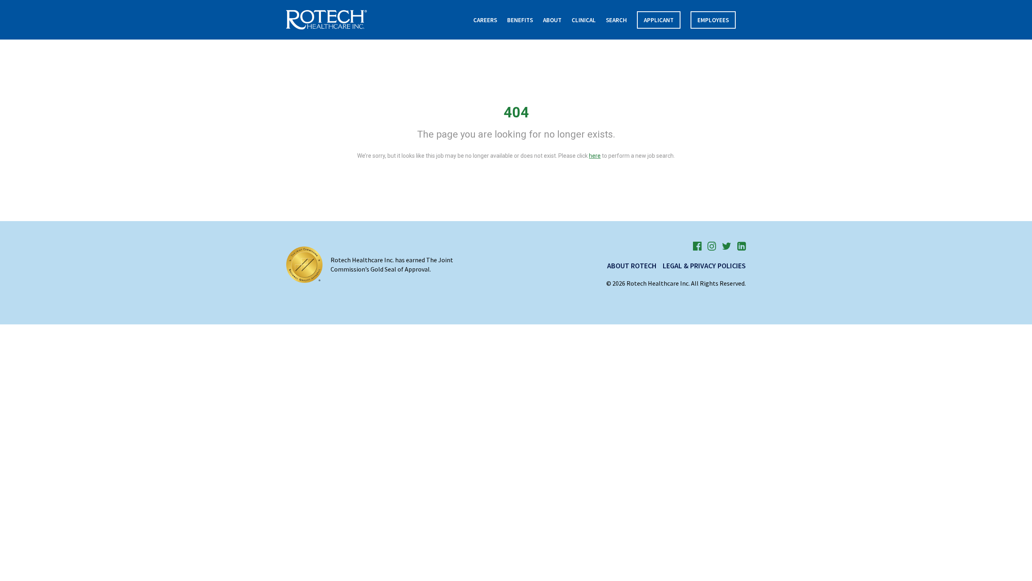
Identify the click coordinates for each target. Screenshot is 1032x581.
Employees (713, 20)
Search (616, 20)
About (552, 20)
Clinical (584, 20)
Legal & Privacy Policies (704, 265)
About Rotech (632, 265)
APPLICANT (659, 20)
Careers (485, 20)
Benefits (520, 20)
